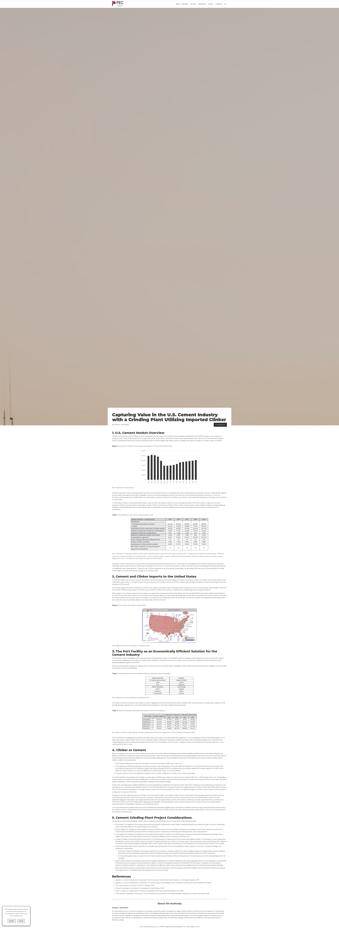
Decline (11, 921)
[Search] (225, 4)
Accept (21, 921)
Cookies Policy (17, 916)
